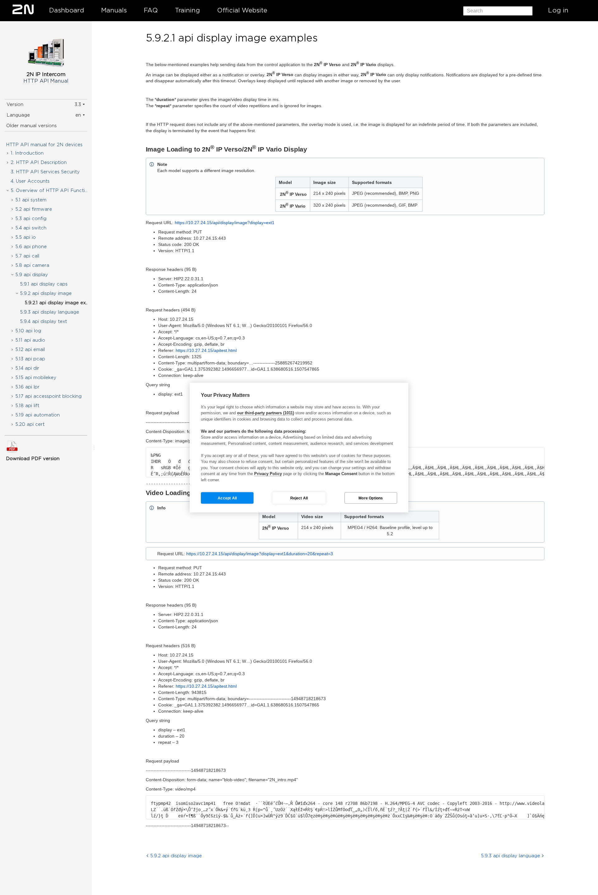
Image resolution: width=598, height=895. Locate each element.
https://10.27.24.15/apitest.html (206, 350)
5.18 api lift (27, 405)
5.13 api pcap (30, 358)
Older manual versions (31, 125)
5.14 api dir (27, 368)
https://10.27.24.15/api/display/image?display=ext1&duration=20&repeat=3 (259, 553)
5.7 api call (27, 255)
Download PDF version (32, 458)
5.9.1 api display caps (44, 283)
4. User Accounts (30, 181)
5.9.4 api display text (43, 321)
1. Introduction (27, 153)
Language (18, 115)
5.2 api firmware (33, 209)
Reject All (299, 498)
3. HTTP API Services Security (45, 171)
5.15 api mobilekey (35, 377)
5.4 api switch (30, 227)
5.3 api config (30, 218)
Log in (558, 10)
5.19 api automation (37, 414)
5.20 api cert (30, 424)
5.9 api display (31, 274)
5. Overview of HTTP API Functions (52, 190)
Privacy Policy (268, 473)
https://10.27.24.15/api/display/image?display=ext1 (224, 222)
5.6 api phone (31, 246)
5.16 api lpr (27, 386)
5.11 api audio (30, 340)
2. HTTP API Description (39, 162)
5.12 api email (30, 349)
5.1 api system (30, 199)
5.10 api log (28, 330)
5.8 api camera (32, 265)
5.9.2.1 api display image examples (61, 302)
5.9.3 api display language (49, 312)
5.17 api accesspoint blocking (48, 396)
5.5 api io (25, 237)
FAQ (151, 10)
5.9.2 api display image (46, 293)
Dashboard (66, 10)
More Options (370, 498)
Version (15, 104)
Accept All (227, 498)
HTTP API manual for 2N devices (44, 144)
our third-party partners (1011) (265, 413)
